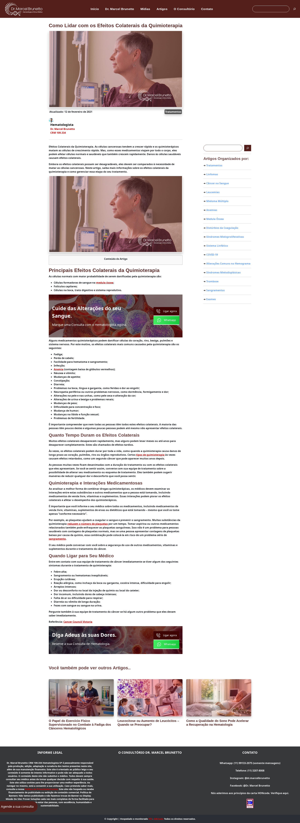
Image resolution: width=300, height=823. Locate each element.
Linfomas (212, 174)
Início (95, 9)
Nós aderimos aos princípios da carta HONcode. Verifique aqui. (250, 793)
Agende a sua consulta (17, 806)
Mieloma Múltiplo (217, 201)
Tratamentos (173, 111)
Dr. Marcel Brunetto (119, 9)
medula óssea (104, 282)
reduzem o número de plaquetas (87, 524)
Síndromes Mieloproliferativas (225, 236)
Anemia (58, 369)
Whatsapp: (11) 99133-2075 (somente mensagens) (250, 763)
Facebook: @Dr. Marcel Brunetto (250, 785)
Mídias (145, 9)
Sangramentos (215, 290)
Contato (207, 9)
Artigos (162, 9)
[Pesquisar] (294, 9)
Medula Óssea (215, 219)
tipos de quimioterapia (150, 454)
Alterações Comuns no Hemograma (228, 263)
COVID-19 (212, 254)
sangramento (57, 539)
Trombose (212, 281)
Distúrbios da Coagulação (222, 228)
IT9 (150, 818)
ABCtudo (158, 818)
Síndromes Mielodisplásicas (223, 272)
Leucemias (213, 192)
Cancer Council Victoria (77, 621)
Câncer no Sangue (217, 183)
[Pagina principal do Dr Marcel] (24, 8)
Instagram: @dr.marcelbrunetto (250, 778)
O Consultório (184, 9)
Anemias (211, 210)
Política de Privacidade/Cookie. (42, 789)
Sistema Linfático (217, 245)
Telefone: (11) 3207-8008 (249, 770)
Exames (211, 299)
